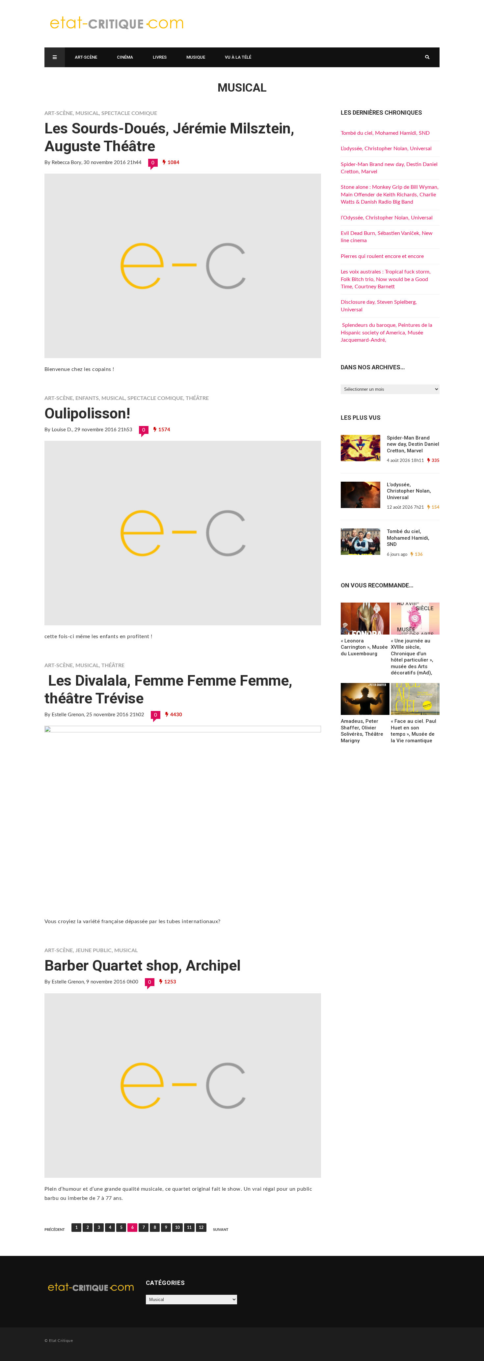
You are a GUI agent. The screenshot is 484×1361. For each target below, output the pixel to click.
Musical (87, 113)
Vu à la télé (238, 57)
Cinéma (125, 57)
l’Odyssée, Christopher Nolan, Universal (387, 217)
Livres (160, 57)
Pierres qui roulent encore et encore (382, 256)
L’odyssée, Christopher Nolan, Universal (386, 148)
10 (177, 1228)
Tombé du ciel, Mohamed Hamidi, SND (385, 133)
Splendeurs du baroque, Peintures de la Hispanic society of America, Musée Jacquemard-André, (386, 333)
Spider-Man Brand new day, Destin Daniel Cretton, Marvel (413, 444)
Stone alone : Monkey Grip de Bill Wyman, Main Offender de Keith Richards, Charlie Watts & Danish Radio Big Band (390, 194)
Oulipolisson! (87, 413)
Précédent (54, 1230)
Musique (195, 57)
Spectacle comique (129, 113)
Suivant (221, 1230)
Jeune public (93, 950)
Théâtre (197, 398)
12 (201, 1228)
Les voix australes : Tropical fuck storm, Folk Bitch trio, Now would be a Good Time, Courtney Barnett (386, 279)
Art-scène (86, 57)
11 (189, 1228)
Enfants (87, 398)
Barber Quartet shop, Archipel (142, 965)
